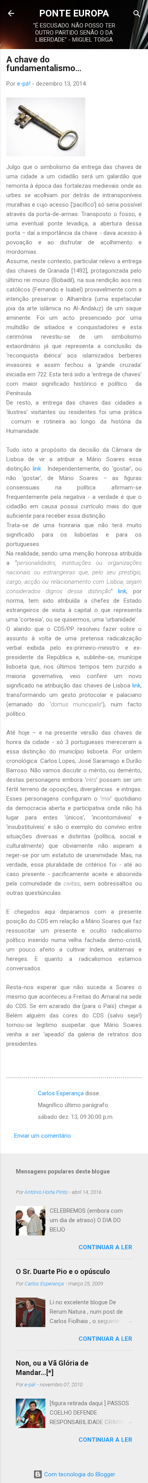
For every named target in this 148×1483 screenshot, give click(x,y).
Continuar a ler (105, 1247)
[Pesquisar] (137, 14)
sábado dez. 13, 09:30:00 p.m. (76, 1116)
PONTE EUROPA (74, 13)
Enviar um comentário (42, 1135)
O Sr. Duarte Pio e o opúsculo (63, 1271)
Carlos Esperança (61, 1093)
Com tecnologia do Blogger (79, 1474)
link (37, 468)
